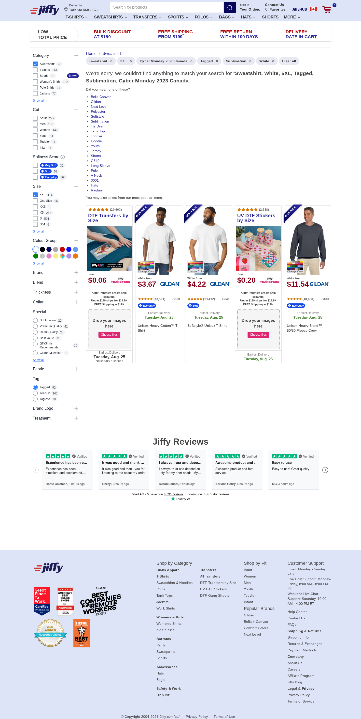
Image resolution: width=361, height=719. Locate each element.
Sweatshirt (98, 61)
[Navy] (49, 249)
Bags (225, 17)
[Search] (230, 7)
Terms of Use (224, 717)
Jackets (162, 602)
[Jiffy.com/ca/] (84, 568)
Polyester (98, 111)
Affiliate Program (301, 676)
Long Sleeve (100, 166)
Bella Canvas (101, 97)
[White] (36, 249)
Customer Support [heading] (306, 563)
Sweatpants (165, 652)
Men (247, 583)
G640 (95, 161)
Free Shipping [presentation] (175, 34)
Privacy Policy (299, 695)
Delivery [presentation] (301, 34)
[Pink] (49, 256)
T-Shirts (75, 17)
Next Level (99, 107)
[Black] (42, 249)
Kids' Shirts (165, 630)
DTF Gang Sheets (214, 595)
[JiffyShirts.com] (44, 10)
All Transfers (210, 576)
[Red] (62, 249)
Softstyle (97, 116)
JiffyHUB (299, 9)
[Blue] (75, 249)
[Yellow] (55, 256)
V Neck (96, 175)
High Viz (163, 695)
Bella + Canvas (256, 622)
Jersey (96, 151)
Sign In (245, 4)
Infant (248, 602)
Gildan (96, 102)
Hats (247, 17)
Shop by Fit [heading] (255, 563)
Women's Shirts (169, 623)
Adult (248, 570)
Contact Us (274, 5)
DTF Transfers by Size (218, 583)
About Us (295, 663)
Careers (294, 669)
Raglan (96, 190)
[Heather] (42, 256)
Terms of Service (301, 701)
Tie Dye (97, 126)
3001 (95, 180)
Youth (95, 146)
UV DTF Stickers (213, 589)
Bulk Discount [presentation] (112, 34)
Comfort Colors (256, 628)
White (264, 61)
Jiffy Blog (295, 682)
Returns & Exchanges (305, 644)
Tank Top (98, 131)
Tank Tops (164, 595)
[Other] (62, 256)
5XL (123, 61)
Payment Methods (302, 650)
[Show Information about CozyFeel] (62, 157)
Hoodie (96, 141)
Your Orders (250, 9)
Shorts (270, 17)
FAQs (292, 624)
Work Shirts (165, 608)
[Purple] (69, 256)
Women (250, 576)
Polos (202, 17)
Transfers (146, 17)
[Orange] (75, 256)
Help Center (297, 612)
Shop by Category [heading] (174, 563)
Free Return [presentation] (239, 34)
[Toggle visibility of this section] (76, 55)
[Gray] (55, 249)
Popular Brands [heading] (259, 608)
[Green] (36, 256)
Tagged (206, 61)
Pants (161, 645)
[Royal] (69, 249)
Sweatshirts (109, 17)
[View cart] (326, 9)
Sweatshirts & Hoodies (174, 583)
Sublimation (236, 61)
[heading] (206, 212)
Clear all (289, 61)
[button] (76, 17)
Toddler (96, 136)
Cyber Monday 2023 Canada (163, 61)
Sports (176, 17)
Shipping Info (298, 637)
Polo (94, 170)
